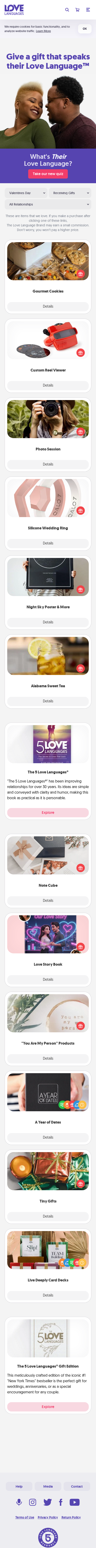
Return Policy (71, 1517)
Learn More (43, 31)
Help (19, 1486)
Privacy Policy (48, 1517)
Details (48, 307)
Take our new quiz (48, 173)
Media (48, 1486)
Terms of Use (24, 1517)
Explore (48, 812)
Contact (77, 1486)
